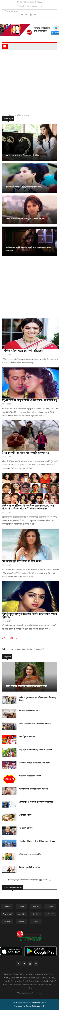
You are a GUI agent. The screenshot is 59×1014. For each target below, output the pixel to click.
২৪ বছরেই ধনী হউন (25, 828)
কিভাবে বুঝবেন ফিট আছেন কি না (30, 867)
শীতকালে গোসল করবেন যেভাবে (29, 710)
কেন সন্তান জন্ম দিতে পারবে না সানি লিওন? (22, 561)
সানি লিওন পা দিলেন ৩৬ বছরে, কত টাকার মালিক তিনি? (24, 187)
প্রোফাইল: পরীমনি (25, 815)
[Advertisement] (29, 81)
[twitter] (26, 14)
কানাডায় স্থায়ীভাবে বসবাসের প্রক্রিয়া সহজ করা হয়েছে (37, 841)
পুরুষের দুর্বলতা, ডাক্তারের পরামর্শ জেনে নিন (33, 789)
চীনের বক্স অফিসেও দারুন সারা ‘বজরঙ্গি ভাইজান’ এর (25, 452)
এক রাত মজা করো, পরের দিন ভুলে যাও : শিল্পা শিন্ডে (22, 155)
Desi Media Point (39, 1002)
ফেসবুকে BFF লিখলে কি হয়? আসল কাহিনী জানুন (36, 802)
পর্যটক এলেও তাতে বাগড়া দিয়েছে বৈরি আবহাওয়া (35, 723)
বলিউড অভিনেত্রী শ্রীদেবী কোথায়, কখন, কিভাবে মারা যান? (25, 218)
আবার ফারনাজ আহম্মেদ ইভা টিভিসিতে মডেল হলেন (26, 686)
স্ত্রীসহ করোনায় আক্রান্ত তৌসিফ (30, 854)
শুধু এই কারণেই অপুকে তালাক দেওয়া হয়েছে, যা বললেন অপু (29, 400)
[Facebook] (22, 14)
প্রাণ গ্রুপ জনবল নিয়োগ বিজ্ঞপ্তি (30, 776)
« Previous (6, 638)
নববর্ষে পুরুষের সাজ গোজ (27, 736)
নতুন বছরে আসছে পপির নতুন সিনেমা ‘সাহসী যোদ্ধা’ (36, 749)
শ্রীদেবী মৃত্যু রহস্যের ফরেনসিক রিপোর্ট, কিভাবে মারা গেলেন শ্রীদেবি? (29, 615)
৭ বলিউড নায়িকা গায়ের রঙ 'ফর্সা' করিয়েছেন (22, 350)
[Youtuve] (31, 14)
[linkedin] (35, 14)
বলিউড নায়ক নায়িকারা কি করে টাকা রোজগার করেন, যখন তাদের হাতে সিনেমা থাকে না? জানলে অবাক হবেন (28, 507)
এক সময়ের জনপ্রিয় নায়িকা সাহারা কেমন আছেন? (35, 762)
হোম (3, 115)
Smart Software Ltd (35, 1006)
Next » (14, 638)
